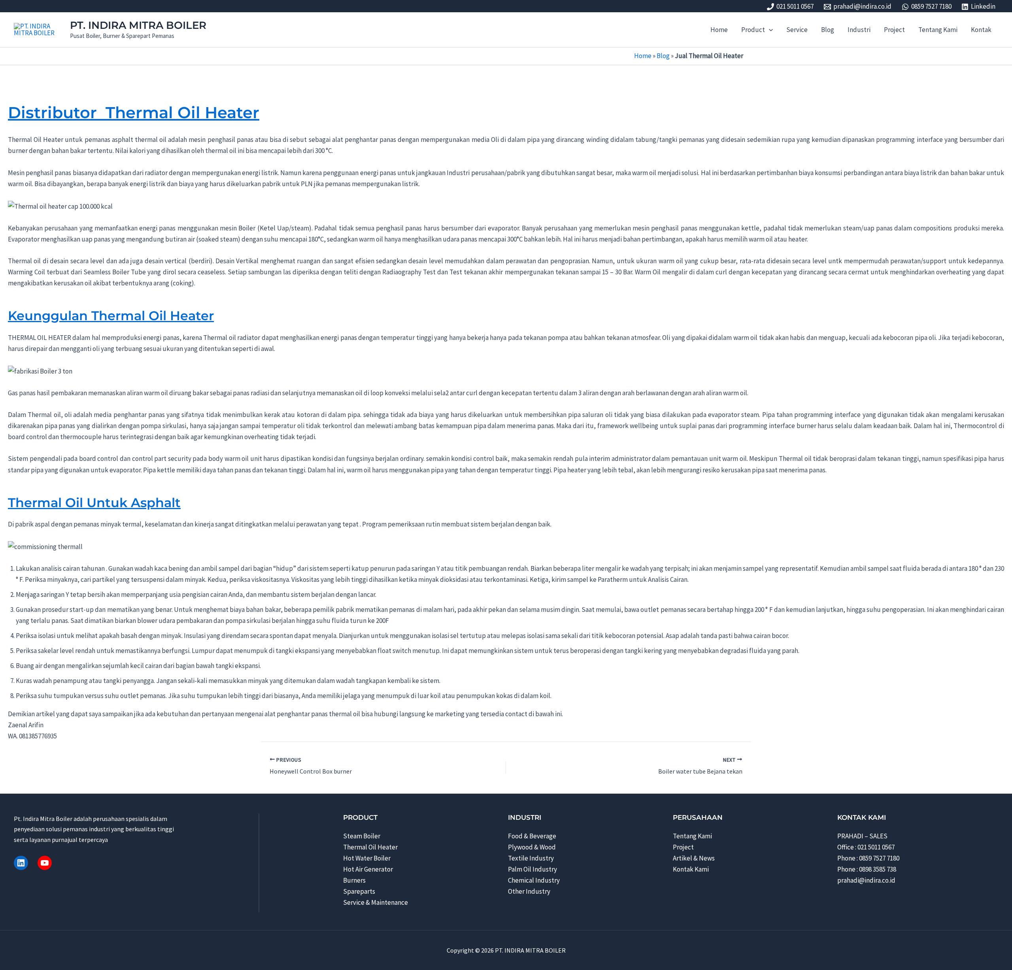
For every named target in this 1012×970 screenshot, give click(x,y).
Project (683, 847)
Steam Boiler (361, 836)
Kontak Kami (691, 869)
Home (642, 55)
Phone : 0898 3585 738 (866, 869)
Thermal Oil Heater (370, 847)
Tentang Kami (692, 836)
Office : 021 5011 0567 (866, 847)
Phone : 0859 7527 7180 (868, 858)
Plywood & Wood (532, 847)
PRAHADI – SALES (862, 836)
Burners (354, 880)
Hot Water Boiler (367, 858)
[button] (769, 29)
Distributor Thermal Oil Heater (133, 112)
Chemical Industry (534, 880)
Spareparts (359, 891)
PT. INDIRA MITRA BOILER (138, 25)
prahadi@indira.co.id (866, 880)
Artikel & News (694, 858)
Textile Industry (531, 858)
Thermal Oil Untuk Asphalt (94, 502)
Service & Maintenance (375, 902)
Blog (663, 55)
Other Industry (529, 891)
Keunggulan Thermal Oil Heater (111, 315)
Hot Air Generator (368, 869)
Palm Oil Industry (532, 869)
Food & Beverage (532, 836)
